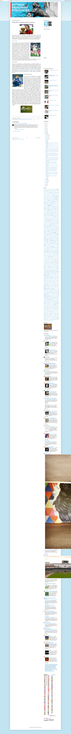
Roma (58, 297)
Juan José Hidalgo (53, 255)
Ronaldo (50, 298)
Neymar (55, 276)
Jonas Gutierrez (53, 254)
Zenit (45, 320)
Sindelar (45, 305)
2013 (45, 132)
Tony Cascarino (51, 312)
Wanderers (46, 555)
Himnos (50, 247)
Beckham (51, 203)
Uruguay (47, 315)
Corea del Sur (50, 219)
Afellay (53, 190)
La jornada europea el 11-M (53, 80)
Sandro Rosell (45, 301)
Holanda (48, 248)
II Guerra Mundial (56, 250)
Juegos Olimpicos (50, 256)
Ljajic (46, 263)
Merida (49, 270)
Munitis (53, 274)
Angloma (49, 194)
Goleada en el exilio (51, 636)
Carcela (55, 210)
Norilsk (53, 277)
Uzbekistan (50, 315)
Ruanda (53, 298)
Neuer (50, 276)
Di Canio (57, 223)
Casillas (47, 212)
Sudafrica (52, 309)
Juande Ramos (46, 256)
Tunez (53, 313)
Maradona (57, 267)
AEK (50, 190)
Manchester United (50, 267)
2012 (45, 133)
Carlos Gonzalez (46, 211)
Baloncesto (45, 201)
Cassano (49, 212)
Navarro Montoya (55, 275)
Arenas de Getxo (51, 196)
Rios (44, 297)
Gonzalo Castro (48, 243)
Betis (46, 205)
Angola (51, 194)
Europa (55, 234)
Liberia (58, 261)
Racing (49, 291)
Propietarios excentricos (49, 288)
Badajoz (47, 200)
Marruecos (57, 268)
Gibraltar (47, 241)
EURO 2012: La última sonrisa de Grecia (51, 169)
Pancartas (45, 282)
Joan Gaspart (49, 254)
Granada (56, 243)
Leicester (49, 260)
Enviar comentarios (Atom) (20, 139)
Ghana (56, 240)
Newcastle (52, 276)
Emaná (45, 230)
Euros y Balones (47, 390)
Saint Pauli (54, 299)
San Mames (54, 300)
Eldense (51, 227)
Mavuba (48, 269)
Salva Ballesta (48, 300)
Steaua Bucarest (46, 309)
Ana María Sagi (46, 193)
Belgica (45, 204)
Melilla (58, 269)
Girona (44, 242)
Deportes (49, 223)
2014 (45, 131)
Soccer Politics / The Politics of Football (50, 398)
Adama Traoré (45, 190)
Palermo (47, 281)
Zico (47, 320)
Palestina (50, 281)
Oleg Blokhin (24, 119)
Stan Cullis (48, 308)
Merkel (51, 270)
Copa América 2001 (51, 217)
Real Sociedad (52, 293)
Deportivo (52, 223)
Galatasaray (57, 239)
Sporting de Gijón (46, 307)
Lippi (49, 262)
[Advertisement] (26, 134)
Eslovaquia (48, 232)
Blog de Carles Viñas (48, 628)
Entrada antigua (38, 137)
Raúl (53, 292)
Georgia (52, 240)
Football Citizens (47, 440)
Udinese (47, 314)
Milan (21, 119)
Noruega (55, 277)
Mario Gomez (51, 268)
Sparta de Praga (54, 305)
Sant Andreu (49, 301)
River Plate (48, 297)
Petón (54, 285)
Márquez (54, 268)
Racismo (52, 291)
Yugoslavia (50, 319)
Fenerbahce (48, 236)
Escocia (45, 232)
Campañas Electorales (51, 209)
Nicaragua (57, 276)
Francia (45, 238)
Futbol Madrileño (51, 239)
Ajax (56, 190)
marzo (46, 180)
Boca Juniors (51, 206)
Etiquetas (54, 233)
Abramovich (53, 189)
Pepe (58, 284)
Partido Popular (46, 283)
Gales (44, 240)
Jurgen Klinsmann (48, 257)
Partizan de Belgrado (51, 283)
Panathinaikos (57, 281)
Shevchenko (27, 119)
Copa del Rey (50, 218)
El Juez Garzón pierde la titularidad (54, 105)
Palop (54, 281)
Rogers (56, 297)
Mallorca (49, 266)
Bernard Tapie (56, 204)
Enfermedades (49, 230)
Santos (57, 301)
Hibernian (45, 247)
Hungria (57, 249)
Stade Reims (45, 308)
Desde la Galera (47, 410)
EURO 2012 (19, 119)
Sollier (51, 305)
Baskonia (50, 202)
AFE (51, 190)
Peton (52, 285)
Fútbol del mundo (47, 635)
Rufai (54, 298)
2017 (45, 127)
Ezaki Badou (48, 235)
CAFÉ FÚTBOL (47, 341)
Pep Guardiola (55, 284)
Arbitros (45, 196)
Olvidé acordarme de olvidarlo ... (49, 611)
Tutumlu (58, 313)
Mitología (52, 271)
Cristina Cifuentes (54, 220)
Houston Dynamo (46, 249)
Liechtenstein (46, 262)
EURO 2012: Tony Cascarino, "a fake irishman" (52, 158)
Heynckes (58, 246)
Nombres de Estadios (49, 277)
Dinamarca (54, 224)
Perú (48, 285)
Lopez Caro (57, 263)
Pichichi (58, 285)
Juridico (52, 257)
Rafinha (58, 291)
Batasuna (53, 202)
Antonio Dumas (46, 195)
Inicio (27, 137)
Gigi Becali (51, 241)
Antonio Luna (49, 195)
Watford (56, 318)
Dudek (48, 226)
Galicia (46, 240)
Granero (58, 243)
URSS (45, 315)
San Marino (57, 300)
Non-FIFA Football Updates (49, 642)
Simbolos (54, 304)
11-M (47, 189)
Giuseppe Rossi (54, 242)
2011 (45, 184)
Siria (47, 305)
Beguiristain (55, 203)
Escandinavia (54, 231)
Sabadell (52, 299)
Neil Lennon (45, 276)
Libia (44, 262)
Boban (48, 206)
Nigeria (45, 277)
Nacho (58, 274)
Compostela (45, 217)
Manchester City (46, 267)
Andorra (52, 193)
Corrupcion (53, 219)
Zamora (55, 319)
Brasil (48, 207)
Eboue (52, 226)
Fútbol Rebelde (47, 348)
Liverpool (56, 262)
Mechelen (56, 269)
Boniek (58, 206)
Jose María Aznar (48, 255)
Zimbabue (49, 320)
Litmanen (51, 262)
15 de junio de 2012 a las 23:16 (18, 129)
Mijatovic (45, 271)
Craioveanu (45, 220)
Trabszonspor (48, 313)
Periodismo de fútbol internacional (50, 363)
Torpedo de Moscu (56, 312)
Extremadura (45, 235)
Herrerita (55, 246)
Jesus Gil (57, 253)
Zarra (44, 320)
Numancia (57, 277)
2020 (45, 125)
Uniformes (57, 314)
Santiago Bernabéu (53, 301)
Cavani (57, 212)
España (54, 232)
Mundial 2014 (46, 274)
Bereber (50, 204)
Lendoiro (51, 260)
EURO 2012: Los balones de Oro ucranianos (51, 157)
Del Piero (46, 223)
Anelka (54, 193)
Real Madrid (46, 293)
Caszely (52, 212)
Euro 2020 (52, 234)
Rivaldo (46, 297)
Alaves (58, 190)
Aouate (54, 195)
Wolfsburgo (47, 319)
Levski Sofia (45, 261)
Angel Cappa (57, 193)
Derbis (54, 223)
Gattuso (49, 240)
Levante (58, 260)
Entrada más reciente (15, 137)
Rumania (47, 299)
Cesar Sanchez (52, 213)
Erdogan (52, 231)
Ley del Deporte (49, 261)
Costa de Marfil (57, 219)
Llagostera (49, 263)
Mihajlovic (58, 270)
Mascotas (45, 269)
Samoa (51, 300)
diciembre (46, 134)
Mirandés (49, 271)
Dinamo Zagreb (53, 225)
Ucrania (30, 119)
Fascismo (55, 235)
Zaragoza (57, 319)
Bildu (58, 205)
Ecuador (55, 226)
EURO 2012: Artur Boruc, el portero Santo (51, 154)
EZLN (51, 235)
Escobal (58, 231)
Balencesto (55, 200)
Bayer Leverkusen (56, 202)
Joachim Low (45, 254)
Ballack (58, 200)
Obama (45, 278)
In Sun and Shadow (47, 453)
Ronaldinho (47, 298)
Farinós (53, 235)
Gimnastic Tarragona (56, 241)
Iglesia (52, 250)
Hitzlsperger (45, 248)
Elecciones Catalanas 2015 (55, 227)
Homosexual (51, 248)
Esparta (58, 232)
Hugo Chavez (50, 249)
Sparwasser (53, 306)
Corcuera (55, 218)
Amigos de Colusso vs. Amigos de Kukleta (51, 591)
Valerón (58, 315)
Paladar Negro (47, 357)
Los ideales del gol (47, 622)
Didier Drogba (47, 224)
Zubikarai (51, 320)
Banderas (50, 201)
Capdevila (50, 210)
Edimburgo (57, 226)
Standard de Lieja (52, 308)
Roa (50, 297)
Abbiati (51, 189)
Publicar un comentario (16, 131)
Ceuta (55, 213)
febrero (46, 181)
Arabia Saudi (57, 195)
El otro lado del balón (48, 376)
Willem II (45, 319)
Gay (50, 240)
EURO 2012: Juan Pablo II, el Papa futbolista (51, 172)
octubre (46, 137)
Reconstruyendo (46, 294)
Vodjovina (48, 318)
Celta (46, 213)
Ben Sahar (47, 204)
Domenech (45, 226)
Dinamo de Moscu (48, 225)
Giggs (49, 241)
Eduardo (45, 227)
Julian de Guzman (55, 256)
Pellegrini (52, 284)
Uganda (52, 314)
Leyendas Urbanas (54, 261)
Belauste (58, 203)
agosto (46, 139)
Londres (53, 263)
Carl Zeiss (57, 210)
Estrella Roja (50, 233)
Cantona (48, 210)
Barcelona (53, 201)
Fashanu (58, 235)
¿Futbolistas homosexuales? (53, 115)
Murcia (55, 274)
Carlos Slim (53, 211)
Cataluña (54, 212)
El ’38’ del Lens (47, 371)
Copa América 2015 (56, 217)
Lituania (53, 262)
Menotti (45, 270)
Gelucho (50, 585)
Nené (48, 276)
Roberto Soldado (53, 297)
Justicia (58, 257)
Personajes (46, 285)
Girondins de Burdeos (49, 242)
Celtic (48, 213)
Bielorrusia (54, 205)
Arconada (47, 196)
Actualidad (57, 189)
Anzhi (52, 195)
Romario (45, 298)
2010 (45, 185)
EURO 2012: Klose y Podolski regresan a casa (52, 153)
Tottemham (45, 313)
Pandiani (50, 282)
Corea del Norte (46, 219)
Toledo (47, 312)
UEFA (49, 314)
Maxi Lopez (50, 269)
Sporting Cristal (57, 306)
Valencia (55, 315)
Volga (51, 318)
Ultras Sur (54, 314)
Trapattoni (51, 313)
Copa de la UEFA (46, 218)
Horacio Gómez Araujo (56, 248)
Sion (46, 305)
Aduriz (48, 190)
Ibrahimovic (50, 250)
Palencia (45, 281)
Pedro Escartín (47, 284)
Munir (50, 274)
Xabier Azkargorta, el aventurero (53, 70)
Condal (48, 217)
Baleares (52, 200)
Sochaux (49, 305)
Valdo (53, 315)
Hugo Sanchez (54, 249)
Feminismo (45, 236)
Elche (49, 227)
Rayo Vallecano (56, 292)
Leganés (46, 260)
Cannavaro (45, 210)
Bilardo (56, 205)
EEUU (47, 227)
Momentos (57, 271)
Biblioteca (50, 205)
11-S (49, 189)
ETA (52, 233)
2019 (45, 126)
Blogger (41, 727)
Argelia (55, 196)
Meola (46, 270)
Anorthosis (56, 194)
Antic (58, 194)
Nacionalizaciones (47, 275)
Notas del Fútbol (47, 335)
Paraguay (55, 282)
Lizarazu (45, 263)
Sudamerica (54, 309)
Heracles (50, 246)
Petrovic (56, 285)
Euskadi (57, 234)
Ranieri (52, 292)
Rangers (49, 292)
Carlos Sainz (50, 211)
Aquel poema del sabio (52, 447)
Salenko (45, 300)
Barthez (48, 202)
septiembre (47, 138)
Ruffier (56, 298)
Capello (53, 210)
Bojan (54, 206)
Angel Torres (45, 194)
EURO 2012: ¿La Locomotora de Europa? (51, 168)
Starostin (58, 308)
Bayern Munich (46, 203)
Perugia (50, 285)
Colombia (55, 216)
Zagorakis (53, 319)
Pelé (50, 284)
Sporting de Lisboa (51, 307)
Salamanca (57, 299)
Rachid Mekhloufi (46, 291)
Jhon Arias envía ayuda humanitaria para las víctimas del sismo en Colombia (53, 350)
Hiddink (48, 247)
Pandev (48, 282)
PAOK (53, 282)
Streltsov (49, 309)
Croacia (58, 220)
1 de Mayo (45, 189)
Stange (56, 308)
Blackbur (45, 206)
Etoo (56, 233)
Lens (53, 260)
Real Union (57, 293)
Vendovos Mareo (47, 425)
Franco (48, 238)
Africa (55, 190)
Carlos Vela (57, 211)
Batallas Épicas (47, 433)
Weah (58, 318)
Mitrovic (54, 271)
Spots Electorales (56, 307)
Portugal (45, 287)
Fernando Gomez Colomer (53, 236)
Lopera (55, 263)
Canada (55, 209)
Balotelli (48, 201)
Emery (46, 230)
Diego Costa (51, 224)
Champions (57, 213)
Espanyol (51, 232)
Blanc (47, 206)
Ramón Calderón (46, 292)
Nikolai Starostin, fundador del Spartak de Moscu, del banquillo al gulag (54, 86)
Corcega (53, 218)
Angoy (53, 194)
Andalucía (49, 193)
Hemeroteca (47, 246)
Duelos (50, 226)
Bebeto (49, 203)
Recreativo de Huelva (51, 294)
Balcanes (49, 200)
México (53, 270)
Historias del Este (55, 247)
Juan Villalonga (57, 255)
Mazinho (53, 269)
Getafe (54, 240)
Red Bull (55, 294)
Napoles (51, 275)
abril (46, 179)
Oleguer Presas (51, 278)
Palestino (52, 281)
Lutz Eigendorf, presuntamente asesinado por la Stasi (26, 69)
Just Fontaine (55, 257)
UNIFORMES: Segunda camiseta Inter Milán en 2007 (53, 75)
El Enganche (47, 404)
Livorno (58, 262)
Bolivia (56, 206)
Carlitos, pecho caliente (48, 606)
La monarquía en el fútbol (52, 100)
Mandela (55, 267)
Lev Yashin (55, 260)
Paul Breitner (55, 283)
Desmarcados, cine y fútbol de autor (19, 123)
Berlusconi (52, 204)
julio (46, 140)
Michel (55, 270)
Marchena (47, 268)
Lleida (51, 263)
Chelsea (16, 119)
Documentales (57, 225)
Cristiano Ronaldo (49, 220)
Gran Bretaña (52, 243)
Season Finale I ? (51, 650)
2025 (45, 122)
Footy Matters (47, 616)
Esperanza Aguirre (46, 233)
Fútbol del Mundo (46, 239)
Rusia (50, 299)
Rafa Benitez (55, 291)
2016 (45, 128)
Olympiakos (54, 278)
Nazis (58, 275)
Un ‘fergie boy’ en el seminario (53, 657)
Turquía (56, 313)
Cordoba (58, 218)
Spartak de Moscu (49, 306)
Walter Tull (53, 318)
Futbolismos (47, 656)
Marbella (45, 268)
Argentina (57, 196)
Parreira (58, 282)
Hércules (52, 246)
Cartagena (45, 212)
